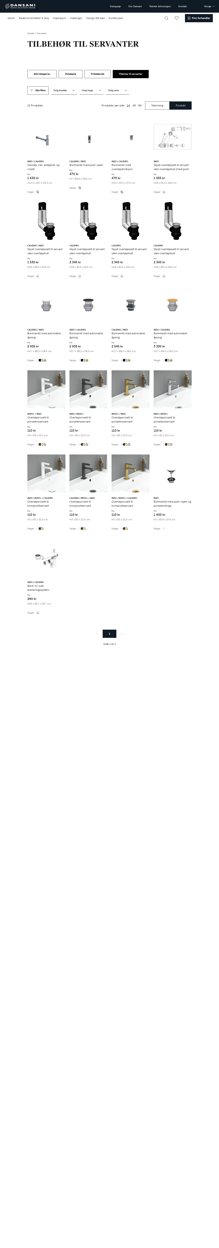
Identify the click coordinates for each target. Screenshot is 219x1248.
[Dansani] (20, 6)
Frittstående (97, 74)
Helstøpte (70, 74)
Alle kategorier (42, 74)
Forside (31, 33)
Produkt (180, 105)
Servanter (42, 33)
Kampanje (115, 6)
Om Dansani (135, 6)
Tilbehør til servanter (131, 74)
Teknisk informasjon (160, 6)
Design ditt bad (95, 18)
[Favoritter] (177, 18)
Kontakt (182, 6)
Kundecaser (116, 18)
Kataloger (76, 18)
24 (128, 105)
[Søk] (166, 18)
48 (134, 105)
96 (140, 105)
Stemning (157, 105)
